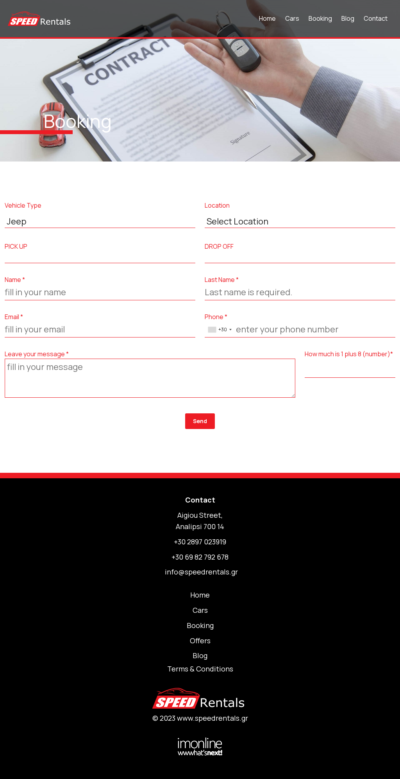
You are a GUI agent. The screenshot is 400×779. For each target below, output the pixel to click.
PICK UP (16, 246)
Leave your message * (37, 354)
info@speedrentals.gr (201, 571)
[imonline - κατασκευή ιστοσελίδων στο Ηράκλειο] (200, 745)
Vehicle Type (23, 205)
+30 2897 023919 (200, 541)
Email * (14, 316)
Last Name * (222, 279)
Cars (292, 18)
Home (267, 18)
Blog (347, 18)
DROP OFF (219, 246)
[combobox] (219, 329)
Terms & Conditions (200, 668)
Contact (376, 18)
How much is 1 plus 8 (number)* (349, 354)
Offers (200, 640)
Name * (15, 279)
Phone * (216, 316)
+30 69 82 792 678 (200, 557)
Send (200, 421)
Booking (320, 18)
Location (217, 205)
